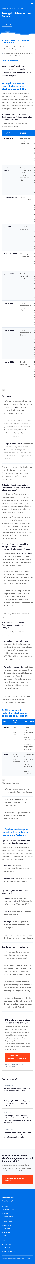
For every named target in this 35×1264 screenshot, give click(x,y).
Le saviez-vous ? (11, 8)
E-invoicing (21, 8)
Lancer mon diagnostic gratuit (17, 1057)
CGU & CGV (6, 1248)
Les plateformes (6, 1225)
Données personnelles (8, 1251)
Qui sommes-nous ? (8, 1210)
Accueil (4, 8)
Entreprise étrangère (8, 1201)
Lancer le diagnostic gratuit (10, 61)
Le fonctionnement (7, 1216)
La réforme (5, 1236)
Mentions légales (7, 1244)
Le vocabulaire (6, 1229)
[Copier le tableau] (3, 390)
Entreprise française (8, 1198)
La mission (5, 1213)
